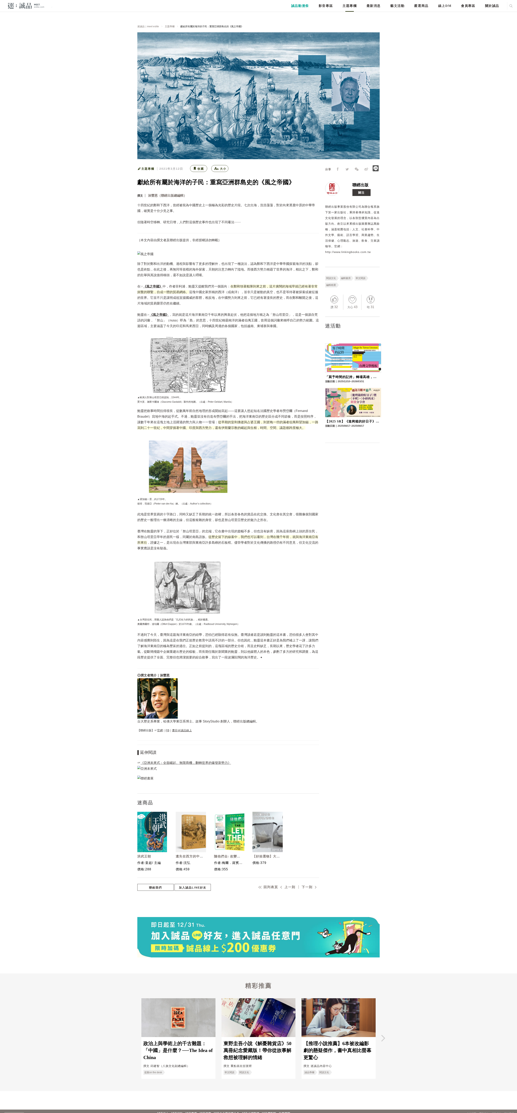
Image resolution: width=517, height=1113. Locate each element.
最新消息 (374, 5)
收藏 (201, 168)
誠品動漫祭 (300, 5)
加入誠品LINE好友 (192, 887)
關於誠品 (492, 5)
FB (167, 730)
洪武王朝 (144, 856)
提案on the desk (153, 1072)
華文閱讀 (360, 278)
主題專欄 (350, 5)
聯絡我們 (155, 887)
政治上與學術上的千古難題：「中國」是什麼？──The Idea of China (178, 1050)
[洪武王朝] (151, 832)
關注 (361, 192)
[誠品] (26, 5)
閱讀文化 (331, 278)
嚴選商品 (421, 5)
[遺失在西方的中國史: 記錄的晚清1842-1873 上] (190, 832)
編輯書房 (346, 278)
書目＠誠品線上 (182, 730)
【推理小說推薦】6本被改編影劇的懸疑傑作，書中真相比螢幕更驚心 (337, 1050)
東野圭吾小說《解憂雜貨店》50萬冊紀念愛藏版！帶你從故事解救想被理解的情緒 (257, 1050)
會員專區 (468, 5)
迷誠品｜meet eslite (148, 26)
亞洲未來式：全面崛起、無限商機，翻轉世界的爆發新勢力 (186, 762)
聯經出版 (360, 185)
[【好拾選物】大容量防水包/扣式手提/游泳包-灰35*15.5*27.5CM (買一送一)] (266, 832)
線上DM (444, 5)
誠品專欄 (309, 1072)
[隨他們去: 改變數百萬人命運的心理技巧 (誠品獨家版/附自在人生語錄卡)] (228, 832)
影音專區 (326, 5)
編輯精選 (331, 285)
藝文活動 (397, 5)
